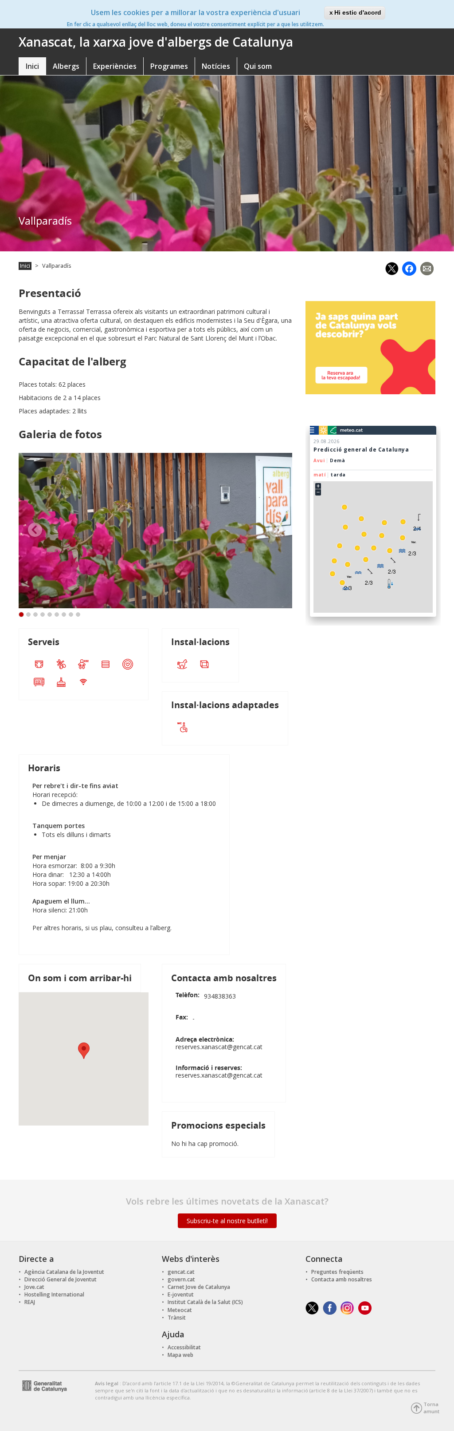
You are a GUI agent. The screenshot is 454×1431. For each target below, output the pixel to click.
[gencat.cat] (43, 1385)
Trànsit (177, 1317)
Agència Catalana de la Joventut (64, 1272)
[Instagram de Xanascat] (347, 1307)
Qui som (258, 66)
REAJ (29, 1302)
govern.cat (181, 1279)
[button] (83, 1050)
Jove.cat (34, 1287)
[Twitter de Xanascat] (312, 1307)
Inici (32, 66)
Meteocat (180, 1310)
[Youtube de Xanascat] (365, 1307)
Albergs (66, 66)
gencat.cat (181, 1272)
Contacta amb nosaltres (341, 1279)
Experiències (115, 66)
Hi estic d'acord (357, 12)
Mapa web (180, 1355)
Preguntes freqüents (337, 1272)
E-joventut (181, 1294)
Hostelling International (54, 1294)
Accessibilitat (184, 1347)
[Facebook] (409, 267)
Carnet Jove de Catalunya (199, 1287)
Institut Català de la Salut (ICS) (205, 1302)
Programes (169, 66)
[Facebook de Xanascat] (330, 1307)
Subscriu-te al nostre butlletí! (227, 1221)
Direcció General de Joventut (60, 1279)
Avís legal (107, 1383)
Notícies (216, 66)
